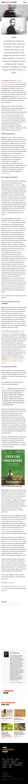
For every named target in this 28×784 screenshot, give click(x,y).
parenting (21, 210)
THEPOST (8, 750)
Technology (5, 761)
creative (10, 601)
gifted (19, 517)
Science (17, 759)
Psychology (5, 763)
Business (13, 763)
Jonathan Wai (10, 582)
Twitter (15, 586)
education (17, 110)
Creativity (15, 323)
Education (20, 763)
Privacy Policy (5, 774)
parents (15, 567)
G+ (2, 588)
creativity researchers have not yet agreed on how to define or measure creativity (13, 360)
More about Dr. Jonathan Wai (16, 682)
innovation (4, 603)
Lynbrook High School (13, 228)
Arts (3, 759)
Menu (24, 2)
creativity (16, 601)
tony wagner (10, 605)
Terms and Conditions (7, 776)
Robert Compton (19, 96)
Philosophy (14, 761)
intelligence (17, 185)
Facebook (20, 586)
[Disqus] (14, 629)
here (5, 590)
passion (3, 605)
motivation (15, 317)
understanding (5, 173)
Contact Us (5, 772)
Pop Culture (10, 759)
